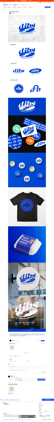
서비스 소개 (40, 403)
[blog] (43, 419)
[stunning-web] (5, 413)
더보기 (44, 384)
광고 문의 (23, 419)
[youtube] (50, 419)
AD (53, 0)
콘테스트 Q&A (40, 405)
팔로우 (14, 13)
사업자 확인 (16, 419)
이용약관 (20, 419)
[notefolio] (7, 2)
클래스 (26, 419)
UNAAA (13, 340)
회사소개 (4, 419)
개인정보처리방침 (12, 419)
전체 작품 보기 (43, 343)
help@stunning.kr (47, 411)
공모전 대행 (29, 419)
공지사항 (7, 419)
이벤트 (40, 407)
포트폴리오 (5, 9)
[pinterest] (48, 419)
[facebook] (45, 419)
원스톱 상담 (31, 7)
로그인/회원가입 (48, 2)
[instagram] (46, 419)
